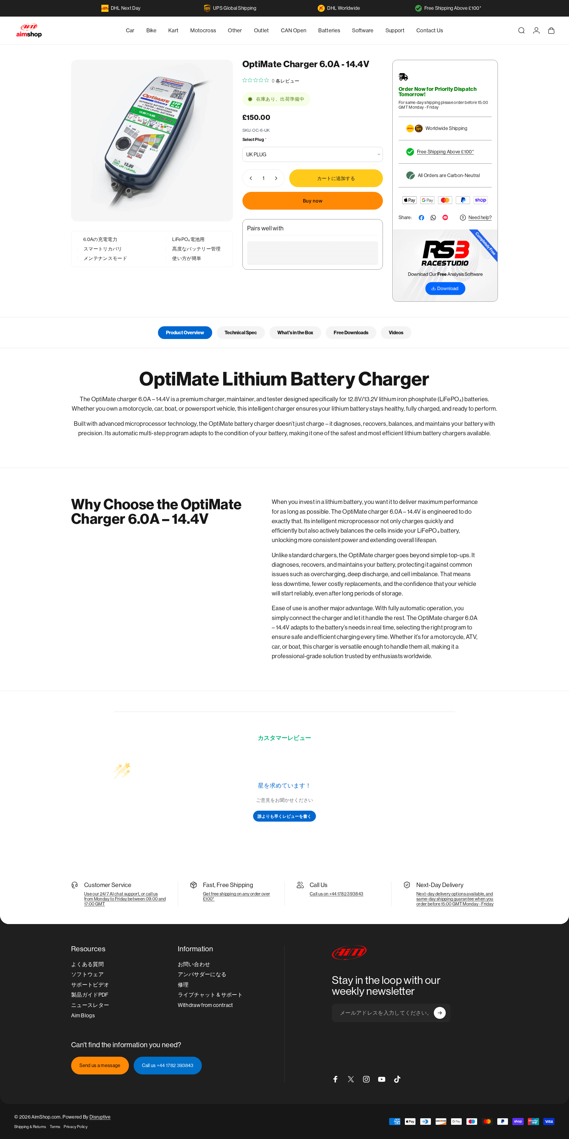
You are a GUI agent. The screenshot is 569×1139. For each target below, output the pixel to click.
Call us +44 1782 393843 (167, 1065)
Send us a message (99, 1065)
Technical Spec (241, 332)
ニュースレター (90, 1005)
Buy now (312, 201)
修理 (183, 984)
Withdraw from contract (205, 1005)
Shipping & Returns (30, 1126)
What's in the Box (295, 332)
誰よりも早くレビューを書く (284, 816)
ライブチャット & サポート (210, 995)
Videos (396, 332)
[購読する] (440, 1013)
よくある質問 (87, 964)
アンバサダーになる (202, 974)
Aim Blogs (83, 1015)
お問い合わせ (194, 964)
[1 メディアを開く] (152, 140)
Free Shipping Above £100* (452, 8)
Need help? (480, 217)
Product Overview (185, 332)
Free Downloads (351, 332)
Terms (55, 1126)
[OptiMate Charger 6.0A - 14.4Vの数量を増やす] (277, 178)
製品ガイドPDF (89, 995)
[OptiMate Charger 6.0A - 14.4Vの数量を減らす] (249, 178)
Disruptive (100, 1117)
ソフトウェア (87, 974)
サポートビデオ (90, 984)
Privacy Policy (75, 1126)
